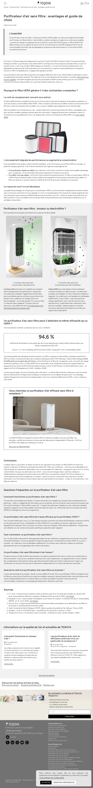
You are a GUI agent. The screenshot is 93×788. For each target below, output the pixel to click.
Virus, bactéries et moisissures (57, 737)
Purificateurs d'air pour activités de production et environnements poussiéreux (63, 766)
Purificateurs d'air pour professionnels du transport (63, 769)
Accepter (46, 782)
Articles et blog (14, 7)
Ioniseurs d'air (52, 748)
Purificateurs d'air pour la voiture (58, 755)
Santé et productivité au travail (57, 740)
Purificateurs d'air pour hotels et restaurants (61, 763)
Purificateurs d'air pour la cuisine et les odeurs (62, 750)
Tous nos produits (53, 746)
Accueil (6, 7)
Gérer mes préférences (64, 782)
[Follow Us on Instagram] (17, 744)
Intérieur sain (52, 739)
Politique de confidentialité (13, 780)
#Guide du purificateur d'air (31, 685)
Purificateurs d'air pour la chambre (58, 753)
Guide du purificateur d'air (56, 727)
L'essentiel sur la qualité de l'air (57, 725)
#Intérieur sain (48, 685)
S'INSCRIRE (69, 717)
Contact (12, 737)
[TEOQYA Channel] (22, 744)
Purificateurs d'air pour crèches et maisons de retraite (64, 757)
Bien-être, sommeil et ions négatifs (58, 731)
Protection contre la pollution (56, 729)
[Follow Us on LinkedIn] (12, 744)
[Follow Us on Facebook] (7, 744)
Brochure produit (28, 780)
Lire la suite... (9, 664)
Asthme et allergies (53, 735)
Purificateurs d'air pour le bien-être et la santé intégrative (65, 761)
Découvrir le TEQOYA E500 (19, 447)
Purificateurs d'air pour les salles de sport (60, 759)
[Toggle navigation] (5, 3)
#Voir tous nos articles (10, 685)
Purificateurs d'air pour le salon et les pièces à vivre (63, 752)
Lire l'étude (70, 596)
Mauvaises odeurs (53, 733)
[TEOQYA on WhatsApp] (27, 744)
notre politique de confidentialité (51, 778)
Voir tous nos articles (46, 675)
